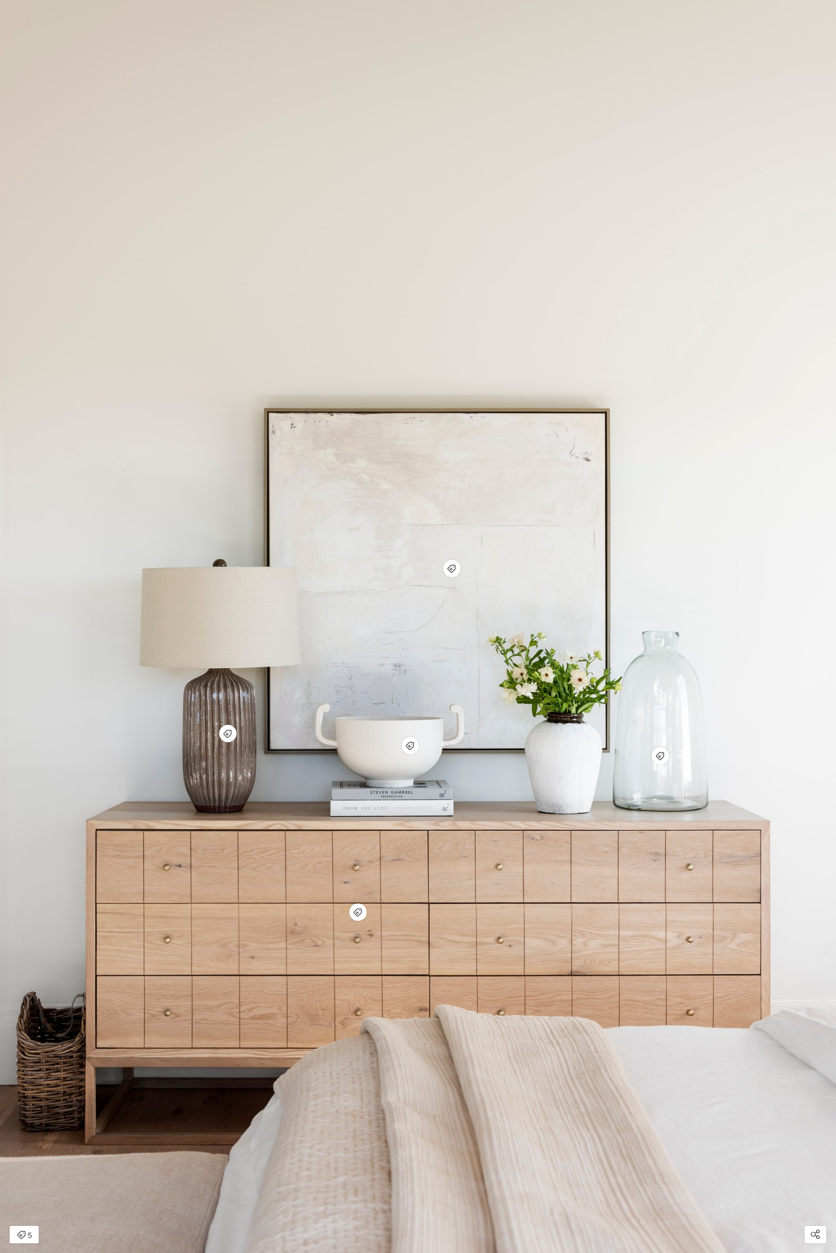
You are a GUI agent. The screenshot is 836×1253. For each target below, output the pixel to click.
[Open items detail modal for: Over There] (452, 568)
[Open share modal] (815, 1234)
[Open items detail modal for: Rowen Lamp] (228, 733)
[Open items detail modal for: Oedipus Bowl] (410, 745)
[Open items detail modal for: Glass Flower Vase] (660, 755)
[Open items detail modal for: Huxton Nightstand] (358, 912)
